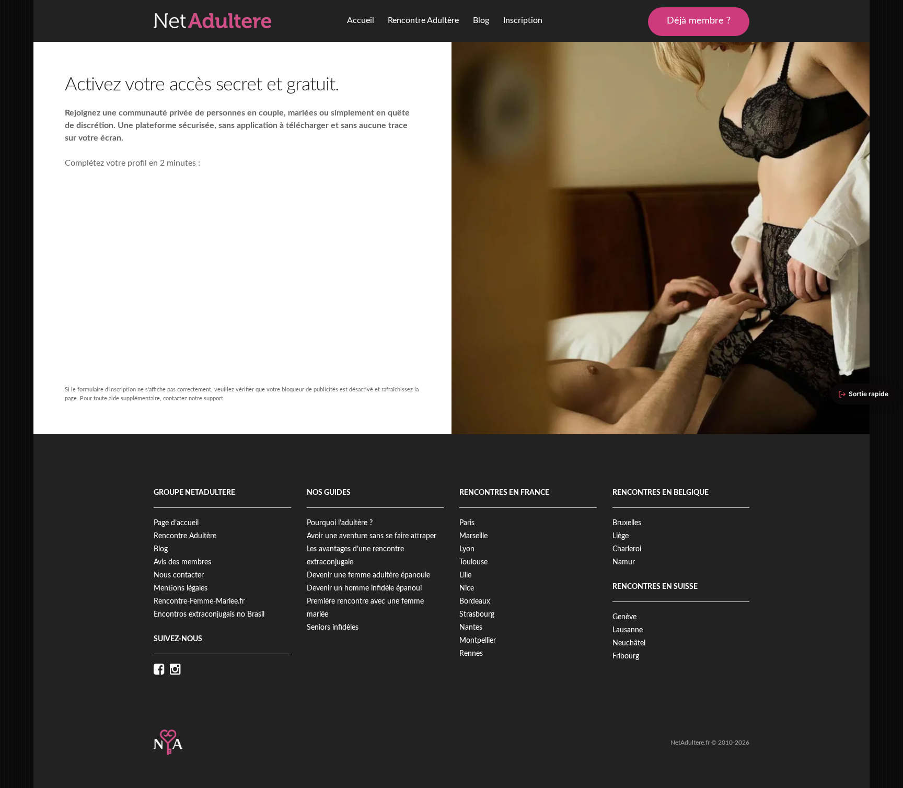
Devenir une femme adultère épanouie (368, 575)
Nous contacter (179, 575)
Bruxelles (626, 523)
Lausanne (627, 630)
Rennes (471, 653)
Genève (624, 617)
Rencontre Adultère (423, 20)
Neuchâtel (628, 643)
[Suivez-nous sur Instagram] (178, 670)
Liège (620, 536)
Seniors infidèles (332, 627)
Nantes (470, 627)
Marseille (473, 536)
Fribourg (625, 656)
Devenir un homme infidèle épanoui (364, 588)
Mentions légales (180, 588)
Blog (481, 20)
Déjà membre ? (699, 21)
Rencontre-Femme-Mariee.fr (199, 601)
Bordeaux (474, 601)
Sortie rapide (868, 394)
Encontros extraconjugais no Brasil (209, 614)
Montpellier (477, 640)
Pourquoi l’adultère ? (340, 523)
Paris (466, 523)
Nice (466, 588)
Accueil (360, 20)
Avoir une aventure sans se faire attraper (371, 536)
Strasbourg (476, 614)
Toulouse (473, 562)
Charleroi (626, 549)
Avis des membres (182, 562)
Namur (623, 562)
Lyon (466, 549)
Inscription (522, 20)
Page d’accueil (176, 523)
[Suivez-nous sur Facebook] (162, 670)
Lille (465, 575)
